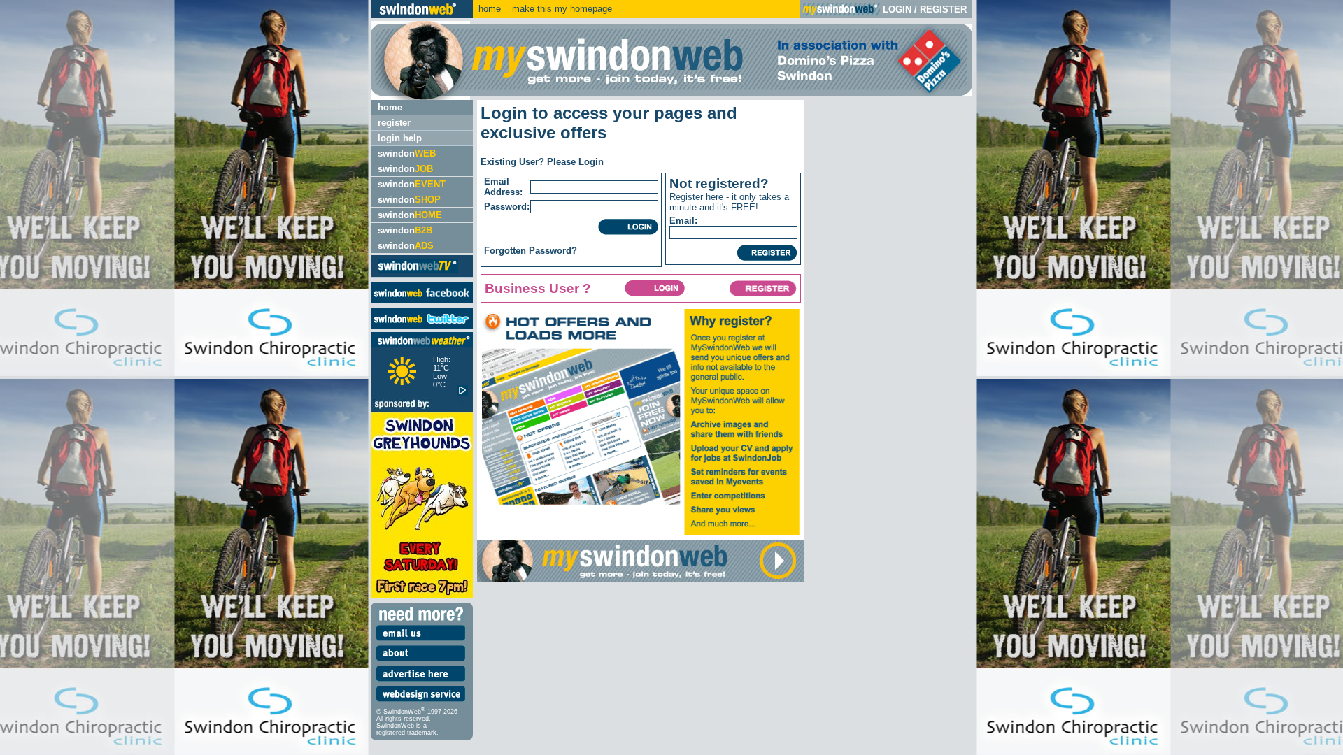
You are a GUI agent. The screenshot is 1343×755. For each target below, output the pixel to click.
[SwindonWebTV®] (418, 271)
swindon (407, 153)
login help (400, 138)
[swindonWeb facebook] (422, 300)
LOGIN (897, 9)
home (489, 8)
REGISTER (943, 9)
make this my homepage (560, 8)
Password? (553, 250)
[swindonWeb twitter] (422, 326)
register (394, 122)
